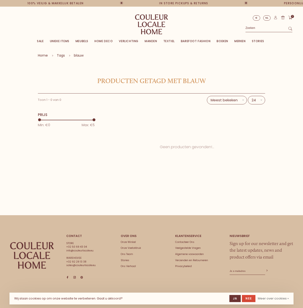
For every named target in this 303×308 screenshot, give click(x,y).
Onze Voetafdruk (131, 248)
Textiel (169, 41)
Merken (240, 41)
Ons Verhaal (128, 266)
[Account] (275, 19)
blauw (79, 55)
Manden (151, 41)
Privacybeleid (183, 266)
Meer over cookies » (273, 298)
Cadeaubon (283, 17)
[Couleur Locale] (31, 255)
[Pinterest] (81, 277)
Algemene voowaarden (189, 254)
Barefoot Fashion (196, 41)
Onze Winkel (128, 242)
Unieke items (59, 41)
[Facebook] (67, 277)
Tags (61, 55)
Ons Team (127, 254)
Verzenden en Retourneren (191, 260)
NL (267, 18)
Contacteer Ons (184, 242)
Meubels (82, 41)
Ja (235, 298)
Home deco (103, 41)
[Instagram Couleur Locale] (74, 277)
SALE (40, 41)
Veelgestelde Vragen (188, 248)
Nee (248, 298)
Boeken (222, 41)
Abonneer (266, 270)
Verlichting (128, 41)
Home (43, 55)
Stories (258, 41)
